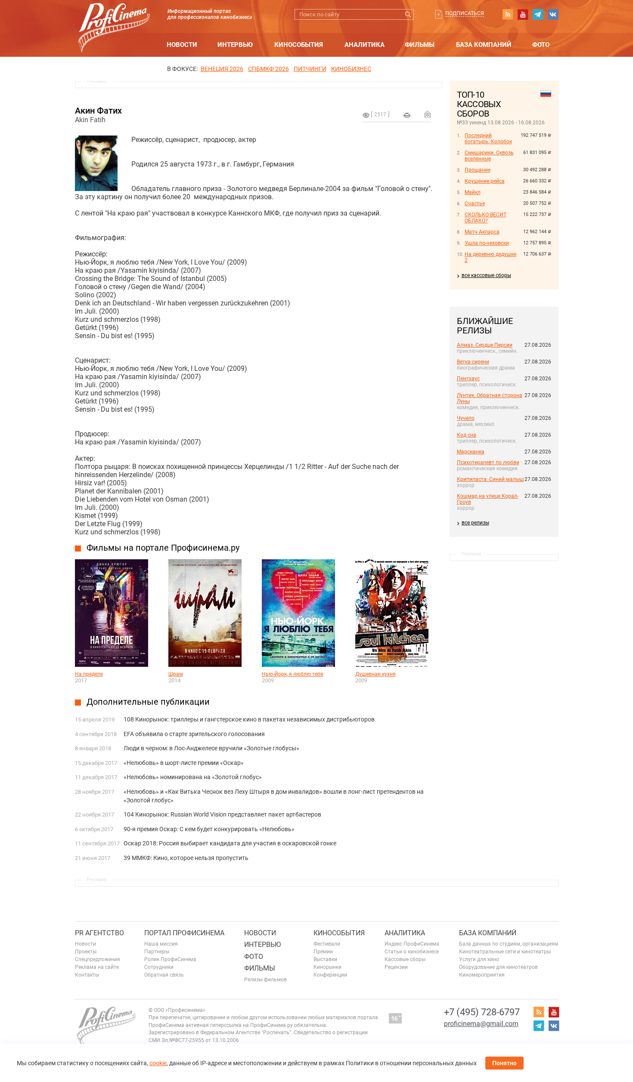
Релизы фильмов (265, 980)
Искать (408, 14)
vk (553, 14)
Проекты (85, 952)
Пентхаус (468, 379)
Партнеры (156, 952)
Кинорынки (327, 967)
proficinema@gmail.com (481, 1024)
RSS (508, 14)
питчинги (310, 68)
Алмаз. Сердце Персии (484, 345)
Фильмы (419, 45)
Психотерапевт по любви (488, 462)
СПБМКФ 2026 (268, 68)
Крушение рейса (485, 181)
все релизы (475, 523)
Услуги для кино (479, 959)
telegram (538, 14)
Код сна (466, 435)
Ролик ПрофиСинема (170, 959)
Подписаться (464, 13)
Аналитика (364, 45)
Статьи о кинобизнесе (412, 952)
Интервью (235, 45)
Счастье (475, 203)
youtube (523, 14)
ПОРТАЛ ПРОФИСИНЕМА (184, 933)
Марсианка (470, 452)
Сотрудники (159, 967)
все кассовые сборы (486, 275)
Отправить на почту (427, 114)
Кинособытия (298, 45)
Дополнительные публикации (148, 702)
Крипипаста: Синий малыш (490, 479)
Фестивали (326, 944)
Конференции (330, 975)
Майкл (473, 192)
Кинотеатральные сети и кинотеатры (505, 952)
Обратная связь (164, 975)
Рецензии (396, 967)
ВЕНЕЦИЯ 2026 (222, 68)
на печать (406, 115)
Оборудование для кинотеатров (498, 967)
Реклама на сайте (97, 967)
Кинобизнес (351, 68)
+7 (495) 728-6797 (482, 1012)
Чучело (466, 418)
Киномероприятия (482, 975)
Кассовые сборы (405, 959)
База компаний (484, 45)
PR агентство (99, 933)
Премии (323, 952)
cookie (158, 1063)
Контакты (87, 975)
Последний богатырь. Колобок (488, 139)
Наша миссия (161, 944)
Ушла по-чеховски (487, 243)
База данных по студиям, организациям (508, 944)
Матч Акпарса (482, 232)
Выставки (325, 959)
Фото (540, 45)
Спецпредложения (97, 959)
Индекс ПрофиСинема (412, 944)
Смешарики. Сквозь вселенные (489, 156)
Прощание (477, 170)
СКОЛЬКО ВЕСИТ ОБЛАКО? (485, 218)
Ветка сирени (473, 362)
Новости (182, 45)
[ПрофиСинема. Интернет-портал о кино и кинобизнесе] (114, 18)
